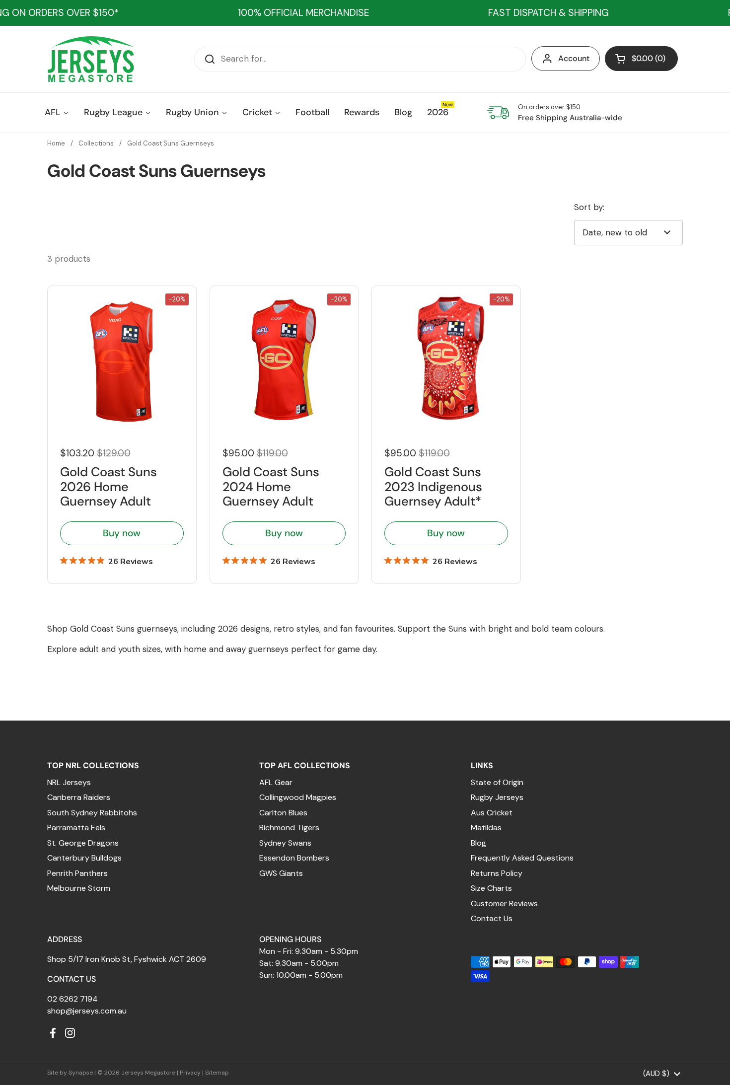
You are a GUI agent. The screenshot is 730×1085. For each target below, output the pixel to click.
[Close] (527, 447)
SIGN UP (278, 621)
